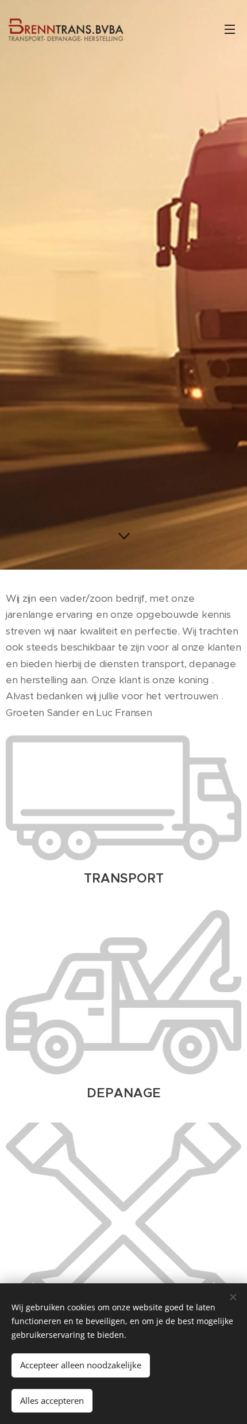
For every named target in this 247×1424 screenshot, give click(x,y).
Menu (229, 28)
